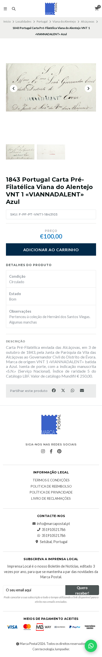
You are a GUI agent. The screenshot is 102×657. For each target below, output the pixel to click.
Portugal (42, 21)
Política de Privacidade (51, 492)
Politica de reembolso (51, 486)
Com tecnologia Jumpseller (50, 649)
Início (7, 21)
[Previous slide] (13, 88)
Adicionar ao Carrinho (51, 249)
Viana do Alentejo (64, 21)
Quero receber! (82, 590)
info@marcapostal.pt (53, 523)
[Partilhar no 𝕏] (63, 390)
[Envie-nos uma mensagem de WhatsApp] (91, 646)
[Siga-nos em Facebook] (51, 451)
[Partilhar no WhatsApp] (72, 390)
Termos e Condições (51, 480)
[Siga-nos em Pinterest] (59, 451)
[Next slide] (88, 88)
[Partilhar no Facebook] (54, 390)
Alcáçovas (87, 21)
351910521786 (53, 529)
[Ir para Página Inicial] (51, 8)
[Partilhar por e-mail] (82, 390)
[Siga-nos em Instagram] (43, 451)
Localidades (23, 21)
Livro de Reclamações (51, 498)
